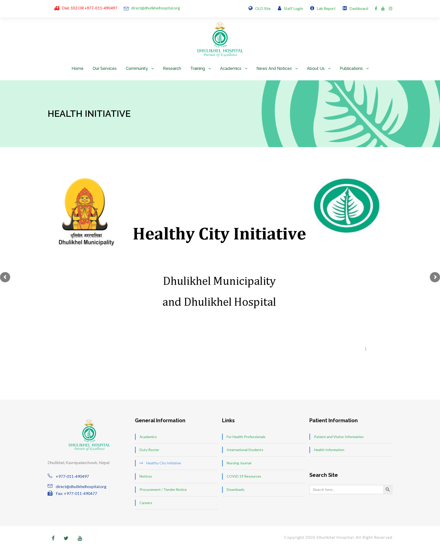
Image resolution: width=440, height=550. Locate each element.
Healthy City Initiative (163, 463)
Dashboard (358, 8)
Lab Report (326, 8)
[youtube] (383, 8)
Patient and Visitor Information (339, 436)
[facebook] (376, 8)
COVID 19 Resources (244, 476)
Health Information (329, 449)
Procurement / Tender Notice (163, 489)
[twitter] (66, 538)
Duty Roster (149, 449)
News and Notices (274, 68)
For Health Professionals (246, 436)
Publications (351, 68)
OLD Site (263, 8)
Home (78, 68)
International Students (245, 449)
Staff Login (293, 8)
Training (197, 68)
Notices (146, 476)
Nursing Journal (239, 463)
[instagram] (390, 8)
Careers (146, 503)
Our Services (105, 68)
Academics (230, 68)
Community (137, 68)
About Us (316, 68)
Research (172, 68)
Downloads (235, 489)
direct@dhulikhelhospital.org (155, 8)
